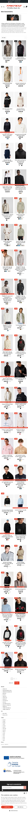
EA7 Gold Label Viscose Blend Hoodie (7, 482)
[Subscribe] (25, 787)
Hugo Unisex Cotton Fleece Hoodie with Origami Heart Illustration (7, 188)
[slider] (1, 747)
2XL (4, 728)
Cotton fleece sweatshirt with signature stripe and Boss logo (21, 483)
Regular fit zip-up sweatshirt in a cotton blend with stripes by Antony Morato (20, 297)
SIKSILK (5, 706)
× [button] (26, 793)
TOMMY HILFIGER (7, 708)
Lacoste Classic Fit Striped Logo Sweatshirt (7, 536)
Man (5, 713)
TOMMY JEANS (6, 709)
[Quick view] (8, 56)
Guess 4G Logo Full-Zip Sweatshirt (20, 379)
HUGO (4, 699)
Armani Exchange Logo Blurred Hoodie (20, 670)
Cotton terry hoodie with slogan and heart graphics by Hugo (20, 644)
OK (17, 683)
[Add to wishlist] (6, 56)
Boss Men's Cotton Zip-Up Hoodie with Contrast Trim (20, 161)
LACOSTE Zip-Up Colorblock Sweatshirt (7, 160)
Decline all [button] (20, 807)
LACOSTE (5, 700)
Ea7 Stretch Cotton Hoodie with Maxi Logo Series (20, 456)
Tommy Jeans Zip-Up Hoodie (21, 325)
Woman (5, 715)
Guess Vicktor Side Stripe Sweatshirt (7, 58)
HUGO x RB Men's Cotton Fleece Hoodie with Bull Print (20, 353)
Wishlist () (17, 2)
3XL (4, 730)
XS (4, 720)
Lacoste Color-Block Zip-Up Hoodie (7, 643)
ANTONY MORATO (7, 690)
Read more (3, 804)
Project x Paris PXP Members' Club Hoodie (7, 456)
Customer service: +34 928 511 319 (14, 0)
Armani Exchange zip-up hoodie (20, 589)
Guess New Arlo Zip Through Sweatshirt (20, 242)
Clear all (11, 682)
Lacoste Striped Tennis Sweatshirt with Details (7, 510)
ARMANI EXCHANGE (7, 691)
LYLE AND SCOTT (6, 703)
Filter (4, 37)
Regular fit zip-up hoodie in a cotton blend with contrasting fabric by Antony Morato (20, 269)
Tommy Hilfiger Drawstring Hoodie (20, 563)
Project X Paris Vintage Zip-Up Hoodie (7, 430)
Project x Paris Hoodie (7, 669)
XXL (4, 727)
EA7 (4, 694)
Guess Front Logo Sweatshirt (21, 215)
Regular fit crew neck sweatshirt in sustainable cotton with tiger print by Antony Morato (7, 298)
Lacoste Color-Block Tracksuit (7, 109)
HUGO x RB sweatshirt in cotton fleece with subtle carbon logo (20, 537)
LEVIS (4, 702)
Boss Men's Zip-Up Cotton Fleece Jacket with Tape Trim (7, 353)
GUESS (5, 697)
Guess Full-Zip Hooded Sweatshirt (7, 405)
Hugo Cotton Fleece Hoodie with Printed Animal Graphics (20, 616)
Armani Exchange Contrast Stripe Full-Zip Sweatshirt (7, 563)
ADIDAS (5, 689)
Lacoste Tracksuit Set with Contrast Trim (20, 84)
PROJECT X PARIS (7, 705)
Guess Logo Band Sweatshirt (7, 242)
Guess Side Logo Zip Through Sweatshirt (7, 267)
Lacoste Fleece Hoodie (20, 510)
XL (4, 725)
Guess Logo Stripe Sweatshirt (7, 589)
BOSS (4, 693)
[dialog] (14, 802)
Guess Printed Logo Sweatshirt (7, 84)
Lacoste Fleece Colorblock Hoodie (20, 109)
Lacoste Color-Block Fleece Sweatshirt (7, 135)
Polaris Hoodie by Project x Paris (20, 430)
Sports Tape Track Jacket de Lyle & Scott (7, 379)
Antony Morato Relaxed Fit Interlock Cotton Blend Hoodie (7, 216)
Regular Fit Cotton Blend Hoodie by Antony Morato (7, 326)
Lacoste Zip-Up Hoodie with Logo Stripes (20, 135)
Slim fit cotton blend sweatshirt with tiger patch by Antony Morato (7, 616)
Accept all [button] (7, 807)
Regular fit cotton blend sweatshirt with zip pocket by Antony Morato (20, 188)
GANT (4, 696)
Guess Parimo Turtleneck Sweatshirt (20, 58)
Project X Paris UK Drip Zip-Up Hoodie (20, 405)
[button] (14, 810)
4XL (4, 731)
